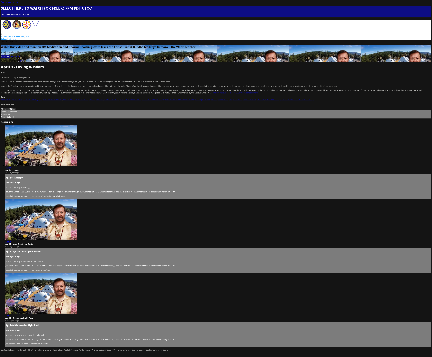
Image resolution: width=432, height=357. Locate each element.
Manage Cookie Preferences (151, 350)
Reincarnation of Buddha (130, 99)
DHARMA (260, 99)
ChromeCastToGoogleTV (104, 350)
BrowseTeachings (17, 350)
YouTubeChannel (71, 350)
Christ (8, 99)
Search (11, 36)
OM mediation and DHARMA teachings (297, 99)
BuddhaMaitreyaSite (34, 350)
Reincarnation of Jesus (32, 99)
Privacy (128, 350)
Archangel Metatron (219, 99)
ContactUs (5, 350)
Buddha (92, 99)
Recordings (7, 122)
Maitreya (100, 99)
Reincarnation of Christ (52, 99)
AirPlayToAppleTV (86, 350)
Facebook (5, 109)
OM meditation (249, 99)
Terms (122, 350)
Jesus (3, 99)
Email (13, 109)
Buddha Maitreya (111, 99)
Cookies (135, 350)
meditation (237, 99)
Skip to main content (9, 2)
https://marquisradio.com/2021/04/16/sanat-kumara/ (236, 93)
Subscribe (5, 56)
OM (230, 99)
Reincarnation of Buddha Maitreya (179, 99)
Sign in (26, 36)
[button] (2, 34)
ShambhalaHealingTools (53, 350)
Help (117, 350)
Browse (4, 36)
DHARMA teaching (273, 99)
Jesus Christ (17, 99)
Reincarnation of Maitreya (153, 99)
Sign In (13, 39)
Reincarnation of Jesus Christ (75, 99)
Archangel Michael (202, 99)
